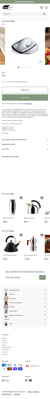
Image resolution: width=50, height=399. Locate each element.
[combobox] (25, 14)
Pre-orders (5, 354)
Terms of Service (33, 392)
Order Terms (5, 352)
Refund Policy (6, 394)
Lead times (5, 149)
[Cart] (41, 7)
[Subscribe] (42, 277)
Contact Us (5, 340)
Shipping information (8, 144)
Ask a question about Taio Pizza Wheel (14, 139)
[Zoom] (40, 61)
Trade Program (5, 349)
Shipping (4, 345)
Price (3, 73)
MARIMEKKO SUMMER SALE (25, 2)
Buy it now (24, 97)
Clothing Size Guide (6, 347)
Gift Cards (4, 342)
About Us (4, 338)
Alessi (3, 24)
